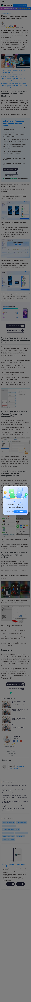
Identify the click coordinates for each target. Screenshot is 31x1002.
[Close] (5, 488)
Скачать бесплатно (20, 511)
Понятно (8, 511)
